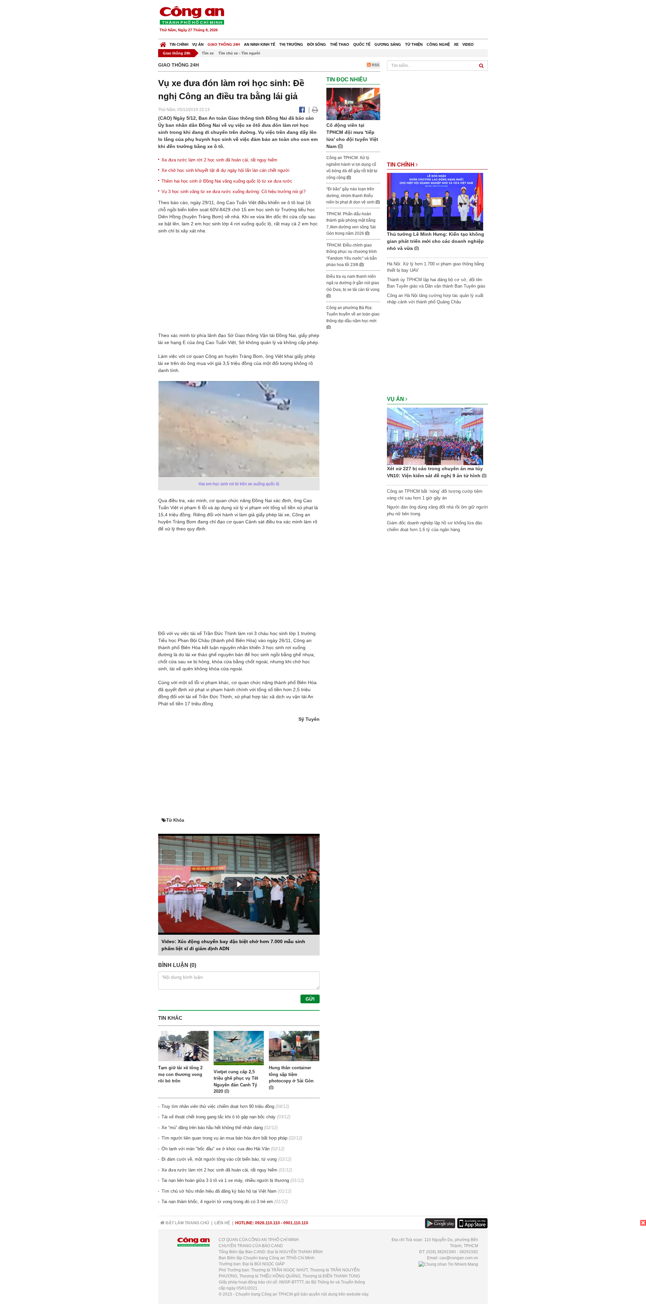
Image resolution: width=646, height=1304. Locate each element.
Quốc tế (361, 44)
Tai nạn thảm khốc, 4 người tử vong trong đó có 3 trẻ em (217, 1201)
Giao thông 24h (224, 44)
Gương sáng (387, 44)
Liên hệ (222, 1223)
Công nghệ (438, 44)
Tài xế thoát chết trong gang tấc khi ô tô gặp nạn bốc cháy (219, 1116)
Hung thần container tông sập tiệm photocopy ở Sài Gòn (291, 1074)
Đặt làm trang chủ (187, 1223)
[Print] (315, 110)
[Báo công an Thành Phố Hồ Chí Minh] (191, 14)
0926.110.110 (267, 1223)
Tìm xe (208, 53)
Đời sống (316, 44)
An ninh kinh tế (259, 44)
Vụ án (198, 44)
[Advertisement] (365, 20)
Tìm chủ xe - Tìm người (239, 53)
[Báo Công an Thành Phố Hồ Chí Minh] (163, 43)
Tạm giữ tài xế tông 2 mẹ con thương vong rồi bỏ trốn (180, 1074)
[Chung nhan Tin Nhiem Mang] (448, 1264)
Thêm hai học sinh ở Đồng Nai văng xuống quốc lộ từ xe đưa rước (227, 181)
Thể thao (339, 44)
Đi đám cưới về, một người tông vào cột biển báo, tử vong (219, 1159)
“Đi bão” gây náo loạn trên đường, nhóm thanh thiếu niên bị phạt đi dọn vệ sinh (350, 195)
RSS (375, 65)
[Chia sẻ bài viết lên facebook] (302, 110)
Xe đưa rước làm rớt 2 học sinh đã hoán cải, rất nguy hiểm (219, 159)
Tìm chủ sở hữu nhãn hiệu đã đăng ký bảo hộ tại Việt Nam (219, 1191)
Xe (456, 44)
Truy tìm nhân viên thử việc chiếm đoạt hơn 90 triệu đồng (218, 1106)
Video (468, 44)
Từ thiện (414, 44)
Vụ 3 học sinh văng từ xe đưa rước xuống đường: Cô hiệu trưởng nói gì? (234, 191)
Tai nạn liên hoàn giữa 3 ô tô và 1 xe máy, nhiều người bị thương (225, 1180)
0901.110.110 (295, 1223)
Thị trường (291, 44)
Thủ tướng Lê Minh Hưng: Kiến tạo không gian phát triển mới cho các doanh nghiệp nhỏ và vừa (435, 241)
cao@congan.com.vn (458, 1258)
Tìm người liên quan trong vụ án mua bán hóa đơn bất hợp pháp (224, 1138)
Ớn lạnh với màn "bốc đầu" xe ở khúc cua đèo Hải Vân (216, 1148)
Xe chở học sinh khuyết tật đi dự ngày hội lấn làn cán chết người (225, 170)
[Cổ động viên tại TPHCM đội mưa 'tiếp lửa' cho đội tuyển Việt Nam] (353, 103)
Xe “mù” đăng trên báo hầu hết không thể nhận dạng (212, 1127)
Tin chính (179, 44)
